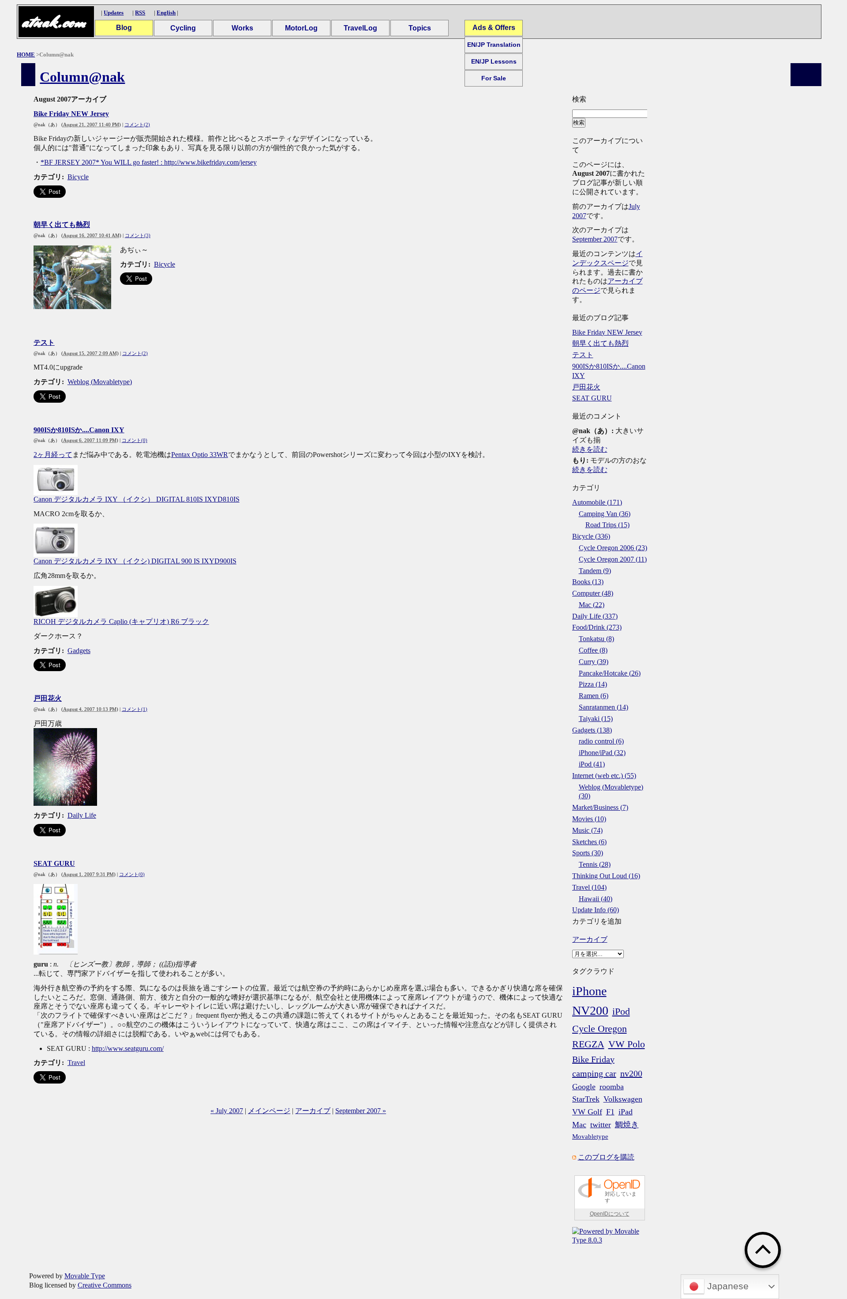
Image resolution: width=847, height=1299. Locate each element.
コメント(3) (137, 235)
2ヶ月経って (53, 454)
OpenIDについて (610, 1214)
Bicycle (78, 177)
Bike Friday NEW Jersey (71, 113)
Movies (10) (589, 819)
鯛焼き (627, 1124)
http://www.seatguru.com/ (128, 1048)
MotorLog (301, 28)
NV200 (590, 1010)
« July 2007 (226, 1110)
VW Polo (626, 1044)
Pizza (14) (593, 684)
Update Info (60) (595, 910)
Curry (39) (593, 661)
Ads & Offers (493, 27)
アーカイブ (312, 1110)
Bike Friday (593, 1059)
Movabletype (590, 1136)
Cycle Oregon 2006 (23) (613, 547)
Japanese (727, 1286)
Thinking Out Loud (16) (606, 876)
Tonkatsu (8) (596, 638)
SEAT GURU (54, 863)
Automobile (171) (597, 502)
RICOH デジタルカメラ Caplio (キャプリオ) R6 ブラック (121, 621)
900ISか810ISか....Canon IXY (79, 430)
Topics (420, 28)
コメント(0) (134, 440)
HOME (26, 54)
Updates (114, 13)
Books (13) (587, 581)
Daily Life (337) (595, 616)
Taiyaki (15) (596, 718)
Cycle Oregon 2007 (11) (613, 559)
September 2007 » (360, 1110)
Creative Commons (104, 1285)
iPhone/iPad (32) (602, 752)
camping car (594, 1073)
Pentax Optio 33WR (199, 454)
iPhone (589, 991)
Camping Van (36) (604, 513)
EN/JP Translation (494, 44)
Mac (579, 1124)
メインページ (269, 1110)
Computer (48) (592, 593)
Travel (76, 1062)
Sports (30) (587, 853)
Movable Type (84, 1276)
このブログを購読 (606, 1157)
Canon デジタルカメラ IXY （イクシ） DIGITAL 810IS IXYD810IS (137, 499)
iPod (621, 1011)
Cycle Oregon (599, 1028)
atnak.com (53, 22)
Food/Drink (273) (597, 627)
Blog (124, 27)
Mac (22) (591, 604)
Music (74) (587, 830)
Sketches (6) (589, 842)
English (166, 13)
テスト (44, 342)
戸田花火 (48, 698)
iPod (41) (592, 764)
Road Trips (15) (607, 525)
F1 (610, 1111)
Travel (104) (589, 887)
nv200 (631, 1073)
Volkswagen (622, 1099)
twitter (600, 1124)
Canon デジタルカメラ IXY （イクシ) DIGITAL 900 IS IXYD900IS (135, 561)
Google (584, 1086)
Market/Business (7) (600, 807)
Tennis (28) (595, 864)
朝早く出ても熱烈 (62, 224)
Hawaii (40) (595, 899)
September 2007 (595, 239)
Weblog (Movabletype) (99, 381)
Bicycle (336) (591, 536)
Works (242, 28)
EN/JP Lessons (494, 61)
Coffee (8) (593, 650)
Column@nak (82, 77)
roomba (612, 1086)
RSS (140, 13)
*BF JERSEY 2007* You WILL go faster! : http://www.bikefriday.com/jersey (149, 162)
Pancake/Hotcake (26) (610, 673)
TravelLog (360, 28)
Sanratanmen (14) (603, 707)
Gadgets (78, 650)
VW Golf (587, 1111)
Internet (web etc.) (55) (604, 775)
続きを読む (589, 449)
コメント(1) (134, 709)
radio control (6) (601, 741)
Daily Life (81, 815)
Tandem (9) (595, 570)
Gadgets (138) (592, 730)
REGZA (588, 1044)
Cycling (183, 28)
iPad (625, 1111)
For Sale (493, 78)
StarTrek (586, 1099)
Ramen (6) (593, 695)
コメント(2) (137, 124)
